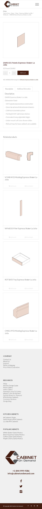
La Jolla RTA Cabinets (10, 421)
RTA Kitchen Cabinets (10, 397)
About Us (6, 361)
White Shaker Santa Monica (12, 433)
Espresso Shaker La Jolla (31, 79)
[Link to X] (31, 505)
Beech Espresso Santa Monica (13, 435)
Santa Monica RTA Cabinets (12, 419)
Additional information (24, 89)
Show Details (29, 186)
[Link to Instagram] (34, 505)
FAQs (5, 384)
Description (9, 89)
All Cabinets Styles (9, 417)
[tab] (9, 89)
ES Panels (22, 79)
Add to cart (23, 73)
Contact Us (7, 359)
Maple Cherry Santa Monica (13, 438)
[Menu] (36, 4)
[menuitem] (36, 4)
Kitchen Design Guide (10, 385)
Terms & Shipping (9, 365)
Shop (5, 11)
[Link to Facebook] (28, 505)
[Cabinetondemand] (17, 4)
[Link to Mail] (37, 505)
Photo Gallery (8, 387)
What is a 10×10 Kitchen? (12, 393)
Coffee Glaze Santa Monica (12, 436)
